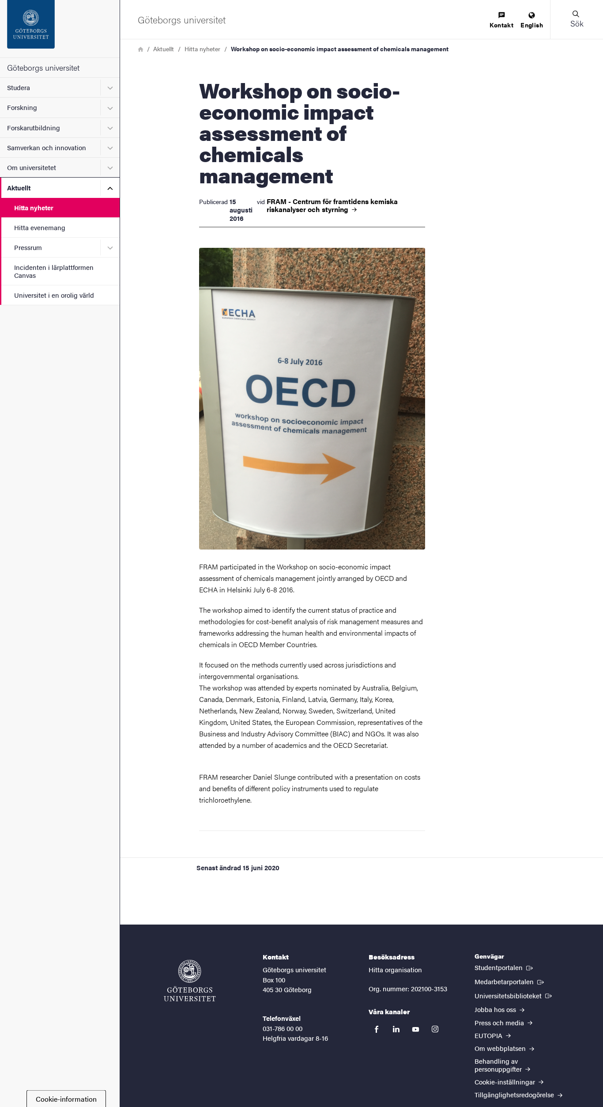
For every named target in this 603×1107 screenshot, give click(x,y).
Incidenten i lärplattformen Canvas (54, 270)
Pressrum (28, 247)
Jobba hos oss (496, 1009)
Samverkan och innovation (46, 147)
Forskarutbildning (33, 127)
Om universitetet (31, 167)
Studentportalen (505, 967)
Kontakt (501, 24)
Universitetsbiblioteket (514, 995)
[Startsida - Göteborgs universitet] (60, 28)
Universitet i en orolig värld (54, 294)
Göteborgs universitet (43, 67)
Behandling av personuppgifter (499, 1064)
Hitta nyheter (33, 207)
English (531, 24)
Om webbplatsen (501, 1048)
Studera (18, 87)
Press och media (500, 1022)
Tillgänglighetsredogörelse (515, 1094)
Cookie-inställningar (506, 1081)
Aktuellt (18, 187)
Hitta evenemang (39, 227)
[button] (576, 19)
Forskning (22, 107)
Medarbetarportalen (510, 981)
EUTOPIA (489, 1035)
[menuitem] (501, 20)
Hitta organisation (395, 969)
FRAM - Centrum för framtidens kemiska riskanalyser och (332, 205)
